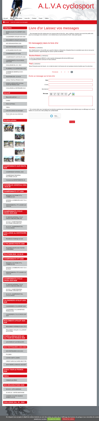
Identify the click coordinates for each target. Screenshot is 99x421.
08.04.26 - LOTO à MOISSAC (13, 389)
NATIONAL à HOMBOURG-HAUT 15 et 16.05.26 (16, 201)
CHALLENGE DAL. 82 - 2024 (13, 65)
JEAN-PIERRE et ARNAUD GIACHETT (16, 364)
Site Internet (45, 89)
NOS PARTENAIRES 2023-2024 (14, 47)
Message (45, 93)
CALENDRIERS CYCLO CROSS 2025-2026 (16, 315)
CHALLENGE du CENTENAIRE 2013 (16, 88)
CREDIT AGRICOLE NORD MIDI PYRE (16, 361)
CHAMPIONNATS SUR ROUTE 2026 (15, 57)
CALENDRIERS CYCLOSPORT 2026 (16, 306)
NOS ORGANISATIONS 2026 (13, 43)
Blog (11, 18)
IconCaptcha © (57, 117)
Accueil (6, 18)
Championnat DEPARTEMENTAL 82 (15, 180)
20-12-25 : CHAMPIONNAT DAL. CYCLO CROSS (14, 227)
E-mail (46, 84)
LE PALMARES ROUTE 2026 (13, 50)
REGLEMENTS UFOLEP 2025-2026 (15, 40)
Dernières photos (7, 123)
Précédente (55, 72)
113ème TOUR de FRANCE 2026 (15, 80)
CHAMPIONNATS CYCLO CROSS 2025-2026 (15, 61)
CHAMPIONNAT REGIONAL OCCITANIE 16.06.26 (13, 176)
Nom (46, 80)
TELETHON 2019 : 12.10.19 (13, 76)
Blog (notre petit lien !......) (12, 97)
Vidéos (47, 18)
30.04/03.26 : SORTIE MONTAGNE (15, 392)
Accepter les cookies (54, 419)
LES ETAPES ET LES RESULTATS (15, 342)
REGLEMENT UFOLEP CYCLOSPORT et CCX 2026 (16, 330)
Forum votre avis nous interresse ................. (14, 114)
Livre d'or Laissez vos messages (14, 110)
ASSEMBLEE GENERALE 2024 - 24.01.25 (14, 72)
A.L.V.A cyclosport (66, 6)
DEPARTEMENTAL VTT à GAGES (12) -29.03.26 (16, 205)
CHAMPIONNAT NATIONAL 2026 (14, 172)
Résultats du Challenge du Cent (14, 238)
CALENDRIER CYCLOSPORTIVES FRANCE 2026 (15, 310)
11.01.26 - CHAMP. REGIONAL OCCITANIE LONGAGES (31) (14, 222)
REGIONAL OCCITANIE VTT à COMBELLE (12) (14, 196)
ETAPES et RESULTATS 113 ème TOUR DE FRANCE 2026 (14, 84)
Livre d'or (27, 18)
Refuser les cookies (68, 419)
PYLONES (9, 354)
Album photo (18, 18)
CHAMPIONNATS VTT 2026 (13, 53)
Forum (40, 18)
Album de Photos (10, 104)
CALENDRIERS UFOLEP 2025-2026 (15, 36)
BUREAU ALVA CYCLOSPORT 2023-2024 (16, 32)
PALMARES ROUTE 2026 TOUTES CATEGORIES (15, 248)
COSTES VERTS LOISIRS (13, 358)
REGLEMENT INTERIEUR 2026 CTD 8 (16, 326)
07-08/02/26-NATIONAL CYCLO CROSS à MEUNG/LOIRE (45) (14, 217)
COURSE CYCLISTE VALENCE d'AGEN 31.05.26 (14, 396)
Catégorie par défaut (11, 380)
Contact (34, 18)
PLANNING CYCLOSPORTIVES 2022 (16, 68)
